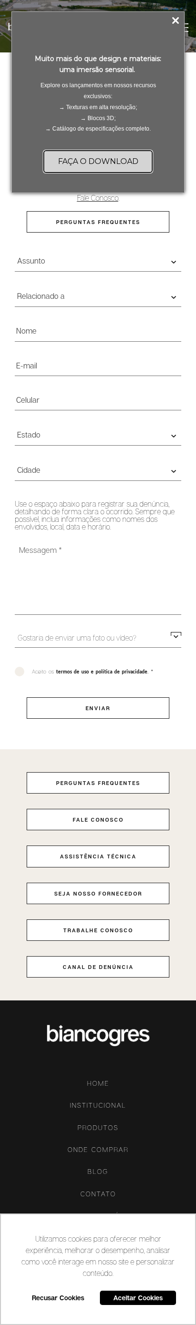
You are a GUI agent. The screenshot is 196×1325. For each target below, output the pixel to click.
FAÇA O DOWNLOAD (98, 161)
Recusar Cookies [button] (58, 1298)
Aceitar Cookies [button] (138, 1298)
